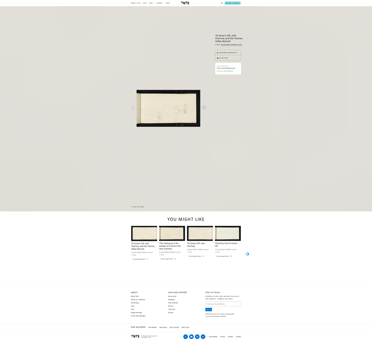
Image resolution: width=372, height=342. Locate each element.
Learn (159, 3)
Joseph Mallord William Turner (231, 45)
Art (151, 3)
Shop (167, 3)
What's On (135, 3)
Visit (145, 3)
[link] (137, 337)
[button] (221, 3)
